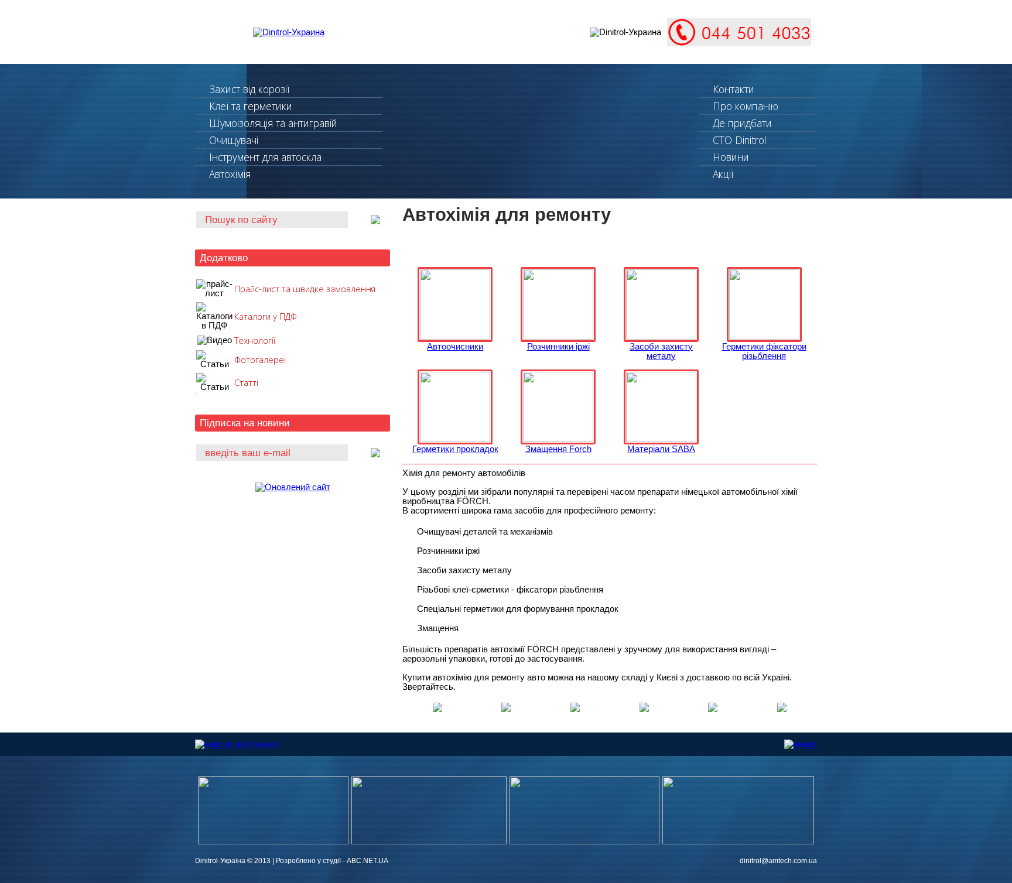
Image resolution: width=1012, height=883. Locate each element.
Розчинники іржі (558, 346)
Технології (254, 340)
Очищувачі (233, 140)
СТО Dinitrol (739, 140)
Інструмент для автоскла (265, 157)
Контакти (733, 89)
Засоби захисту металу (661, 351)
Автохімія (230, 174)
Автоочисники (455, 346)
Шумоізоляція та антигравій (273, 123)
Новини (731, 157)
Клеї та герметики (250, 106)
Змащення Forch (558, 449)
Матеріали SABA (661, 449)
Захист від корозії (249, 89)
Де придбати (742, 123)
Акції (723, 174)
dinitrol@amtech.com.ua (778, 861)
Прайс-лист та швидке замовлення (304, 289)
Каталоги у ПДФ (265, 316)
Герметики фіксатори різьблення (764, 351)
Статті (246, 382)
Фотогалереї (260, 359)
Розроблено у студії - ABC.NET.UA (332, 861)
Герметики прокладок (455, 449)
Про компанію (745, 106)
